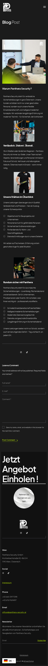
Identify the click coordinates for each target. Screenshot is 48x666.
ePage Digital (29, 661)
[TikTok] (27, 352)
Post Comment (8, 440)
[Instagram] (21, 352)
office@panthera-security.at (14, 612)
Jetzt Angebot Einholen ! (20, 469)
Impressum (7, 582)
